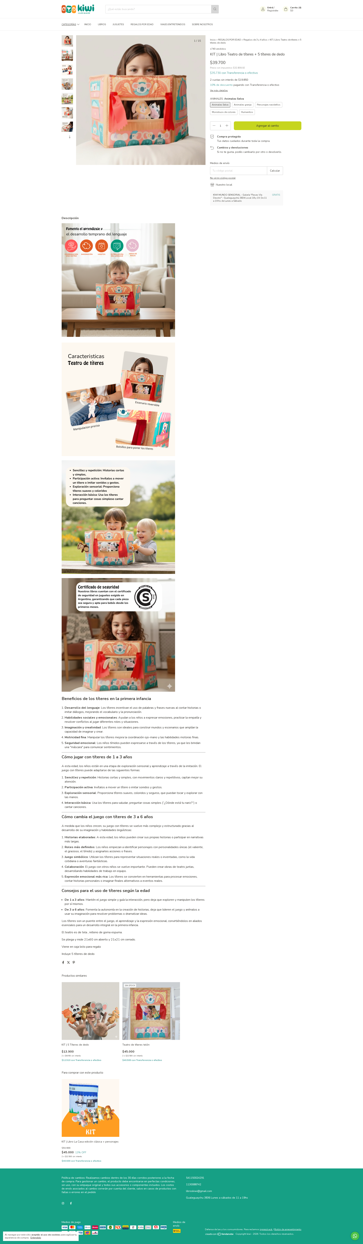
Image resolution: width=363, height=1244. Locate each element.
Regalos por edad (142, 24)
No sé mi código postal (223, 177)
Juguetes (118, 24)
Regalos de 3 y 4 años (255, 39)
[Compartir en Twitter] (69, 963)
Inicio (87, 24)
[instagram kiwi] (63, 1203)
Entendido (35, 1237)
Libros (102, 24)
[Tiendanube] (219, 1234)
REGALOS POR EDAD (229, 39)
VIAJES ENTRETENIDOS (172, 24)
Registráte (272, 10)
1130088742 (193, 1184)
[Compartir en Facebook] (63, 963)
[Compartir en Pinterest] (73, 963)
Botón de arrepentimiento (287, 1229)
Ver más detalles (219, 90)
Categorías (69, 24)
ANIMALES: (227, 99)
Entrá (270, 7)
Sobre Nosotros (202, 24)
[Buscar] (215, 9)
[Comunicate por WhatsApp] (355, 1236)
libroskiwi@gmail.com (199, 1191)
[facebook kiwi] (71, 1203)
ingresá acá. (266, 1229)
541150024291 (195, 1178)
